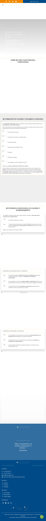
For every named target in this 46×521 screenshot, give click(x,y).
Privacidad (16, 517)
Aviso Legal (11, 517)
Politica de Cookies (22, 517)
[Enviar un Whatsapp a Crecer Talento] (42, 517)
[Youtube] (15, 1)
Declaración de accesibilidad (31, 517)
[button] (43, 16)
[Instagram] (9, 1)
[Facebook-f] (6, 1)
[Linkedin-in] (12, 1)
